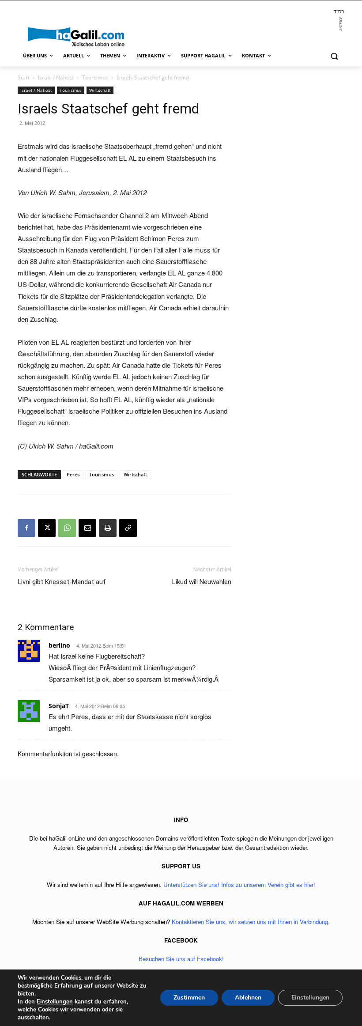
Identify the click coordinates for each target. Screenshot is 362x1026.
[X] (47, 528)
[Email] (87, 528)
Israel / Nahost (56, 77)
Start (24, 77)
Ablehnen (248, 997)
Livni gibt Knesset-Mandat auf (62, 582)
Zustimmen (189, 997)
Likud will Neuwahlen (201, 582)
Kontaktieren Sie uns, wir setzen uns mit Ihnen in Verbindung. (251, 921)
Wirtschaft (100, 90)
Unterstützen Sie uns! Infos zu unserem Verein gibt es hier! (239, 884)
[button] (334, 55)
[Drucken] (108, 528)
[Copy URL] (128, 528)
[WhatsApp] (67, 528)
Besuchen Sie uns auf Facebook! (181, 958)
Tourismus (95, 77)
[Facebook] (26, 528)
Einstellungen (55, 1002)
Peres (73, 474)
